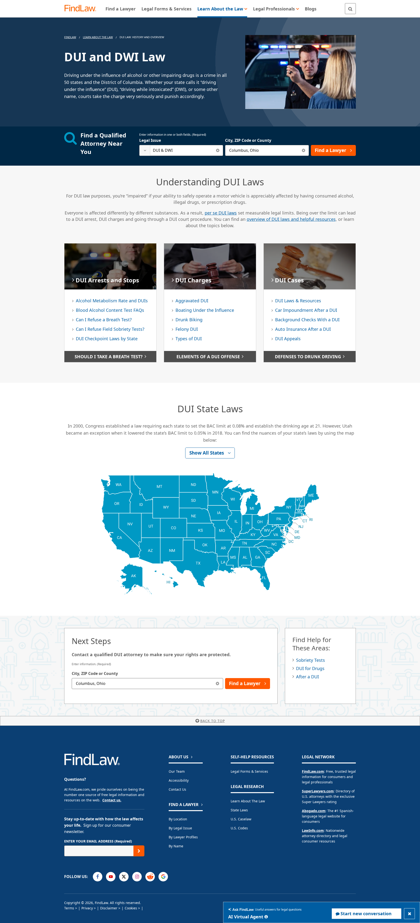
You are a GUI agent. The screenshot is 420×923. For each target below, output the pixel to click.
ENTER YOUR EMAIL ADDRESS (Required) (98, 841)
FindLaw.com (313, 771)
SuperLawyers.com (318, 791)
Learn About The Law (98, 37)
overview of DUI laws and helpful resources (291, 219)
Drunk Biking (188, 320)
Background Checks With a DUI (307, 320)
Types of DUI (188, 338)
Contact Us (177, 789)
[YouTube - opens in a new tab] (110, 876)
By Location (178, 819)
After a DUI (307, 677)
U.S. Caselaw (241, 819)
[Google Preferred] (163, 876)
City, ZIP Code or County (248, 140)
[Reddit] (150, 876)
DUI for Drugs (310, 668)
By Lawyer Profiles (183, 837)
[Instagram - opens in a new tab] (137, 876)
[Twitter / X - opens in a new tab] (124, 876)
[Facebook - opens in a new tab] (97, 876)
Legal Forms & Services (249, 771)
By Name (176, 846)
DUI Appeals (288, 338)
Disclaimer (108, 908)
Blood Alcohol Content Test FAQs (110, 310)
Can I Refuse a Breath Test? (104, 320)
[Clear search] (217, 150)
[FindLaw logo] (82, 8)
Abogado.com (313, 810)
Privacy (87, 908)
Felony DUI (186, 329)
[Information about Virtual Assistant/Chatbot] (266, 916)
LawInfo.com (313, 830)
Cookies (131, 908)
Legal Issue (150, 140)
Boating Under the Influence (204, 310)
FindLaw (70, 37)
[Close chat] (409, 913)
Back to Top (212, 720)
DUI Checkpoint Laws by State (107, 338)
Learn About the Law (248, 801)
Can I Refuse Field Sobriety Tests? (110, 329)
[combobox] (181, 150)
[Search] (350, 8)
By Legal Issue (180, 828)
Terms (69, 908)
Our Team (177, 771)
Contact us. (111, 800)
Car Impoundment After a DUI (306, 310)
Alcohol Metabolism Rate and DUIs (112, 301)
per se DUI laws (221, 213)
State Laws (239, 810)
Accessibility (179, 780)
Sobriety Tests (310, 660)
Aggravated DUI (191, 301)
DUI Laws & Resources (298, 301)
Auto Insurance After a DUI (303, 329)
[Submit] (138, 850)
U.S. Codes (239, 828)
